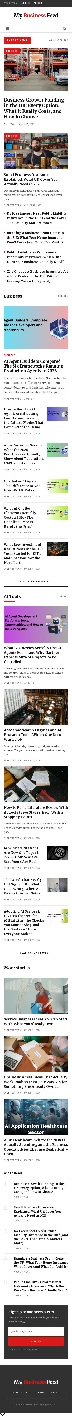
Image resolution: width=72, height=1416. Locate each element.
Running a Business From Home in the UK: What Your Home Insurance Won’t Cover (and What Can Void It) (35, 237)
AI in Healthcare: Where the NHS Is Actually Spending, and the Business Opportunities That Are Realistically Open (36, 1147)
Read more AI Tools (34, 953)
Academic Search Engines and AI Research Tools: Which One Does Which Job (32, 735)
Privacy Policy (21, 1392)
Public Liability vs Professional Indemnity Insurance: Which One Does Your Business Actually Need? (35, 257)
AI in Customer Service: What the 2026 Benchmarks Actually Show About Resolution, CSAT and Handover (24, 454)
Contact (55, 1392)
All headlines (58, 40)
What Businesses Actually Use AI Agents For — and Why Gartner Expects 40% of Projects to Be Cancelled (32, 655)
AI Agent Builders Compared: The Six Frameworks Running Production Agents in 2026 (33, 366)
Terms (40, 1392)
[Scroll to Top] (36, 1414)
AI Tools (38, 3)
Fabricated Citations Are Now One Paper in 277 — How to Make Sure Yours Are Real (22, 855)
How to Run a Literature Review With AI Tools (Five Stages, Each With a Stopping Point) (36, 812)
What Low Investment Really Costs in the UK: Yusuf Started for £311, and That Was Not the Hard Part (23, 553)
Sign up (36, 1341)
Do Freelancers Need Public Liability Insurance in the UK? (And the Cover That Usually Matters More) (37, 218)
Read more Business (34, 581)
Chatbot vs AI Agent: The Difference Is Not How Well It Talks (22, 485)
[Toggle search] (64, 28)
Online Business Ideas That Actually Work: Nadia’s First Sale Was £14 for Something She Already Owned (35, 1082)
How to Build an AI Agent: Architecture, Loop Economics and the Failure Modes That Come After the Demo (23, 418)
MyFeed (35, 15)
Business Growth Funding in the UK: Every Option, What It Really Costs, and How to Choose (39, 1188)
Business (25, 3)
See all (63, 296)
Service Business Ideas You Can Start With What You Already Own (36, 1021)
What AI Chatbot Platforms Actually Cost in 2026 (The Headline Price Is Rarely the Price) (20, 517)
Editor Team (14, 205)
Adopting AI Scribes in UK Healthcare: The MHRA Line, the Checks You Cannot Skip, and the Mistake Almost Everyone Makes (24, 922)
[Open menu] (7, 28)
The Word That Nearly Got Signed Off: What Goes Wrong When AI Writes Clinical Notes (23, 886)
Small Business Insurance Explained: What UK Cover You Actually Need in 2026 (30, 179)
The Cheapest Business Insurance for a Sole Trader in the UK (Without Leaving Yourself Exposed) (37, 276)
